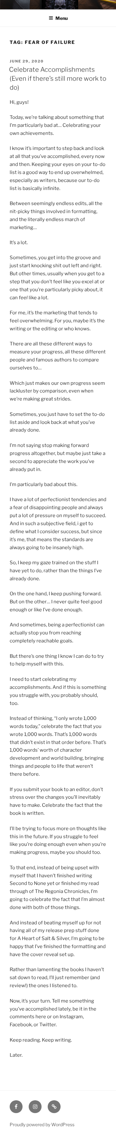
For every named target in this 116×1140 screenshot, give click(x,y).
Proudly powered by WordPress (42, 1124)
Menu (61, 18)
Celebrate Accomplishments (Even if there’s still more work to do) (57, 78)
